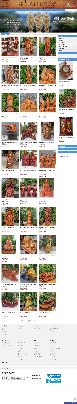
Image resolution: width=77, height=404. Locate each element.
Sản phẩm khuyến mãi (54, 326)
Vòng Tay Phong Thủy (63, 46)
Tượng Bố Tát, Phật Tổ (6, 345)
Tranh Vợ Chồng (53, 357)
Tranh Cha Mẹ (52, 356)
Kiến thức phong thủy (54, 328)
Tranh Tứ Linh (52, 353)
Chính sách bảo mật (36, 375)
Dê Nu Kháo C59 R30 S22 (25, 312)
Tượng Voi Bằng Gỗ (21, 357)
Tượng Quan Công (53, 342)
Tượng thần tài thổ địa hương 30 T (28, 170)
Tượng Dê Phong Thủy (22, 350)
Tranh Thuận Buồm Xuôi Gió (55, 348)
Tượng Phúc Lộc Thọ (6, 343)
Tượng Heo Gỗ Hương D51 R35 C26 (9, 284)
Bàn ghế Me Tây (62, 55)
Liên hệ (52, 9)
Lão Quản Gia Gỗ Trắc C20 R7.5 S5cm (9, 57)
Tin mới (21, 9)
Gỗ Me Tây (4, 364)
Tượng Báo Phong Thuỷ (22, 354)
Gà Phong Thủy (21, 348)
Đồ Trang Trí (61, 42)
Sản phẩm (16, 9)
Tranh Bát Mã (52, 345)
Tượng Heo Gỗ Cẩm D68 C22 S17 (8, 312)
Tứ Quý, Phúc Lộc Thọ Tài (54, 350)
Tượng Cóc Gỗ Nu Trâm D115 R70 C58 (28, 284)
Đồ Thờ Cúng (61, 44)
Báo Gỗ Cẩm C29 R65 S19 (44, 312)
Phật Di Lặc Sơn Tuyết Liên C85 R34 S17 (28, 85)
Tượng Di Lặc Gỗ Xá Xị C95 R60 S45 (46, 142)
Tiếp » (35, 320)
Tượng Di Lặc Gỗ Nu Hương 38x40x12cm (47, 85)
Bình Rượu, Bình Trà (38, 350)
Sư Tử (19, 353)
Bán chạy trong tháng (38, 326)
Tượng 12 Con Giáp (21, 342)
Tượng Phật (61, 38)
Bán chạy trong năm (37, 328)
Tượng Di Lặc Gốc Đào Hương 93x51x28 (10, 199)
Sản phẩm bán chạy (64, 59)
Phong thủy (27, 9)
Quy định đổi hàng (35, 380)
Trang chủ (3, 9)
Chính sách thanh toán (36, 377)
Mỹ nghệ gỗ (4, 34)
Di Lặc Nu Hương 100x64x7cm (8, 227)
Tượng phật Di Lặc (5, 342)
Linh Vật (61, 40)
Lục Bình (35, 343)
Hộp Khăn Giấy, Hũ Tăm (38, 351)
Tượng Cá (20, 356)
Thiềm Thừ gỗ (20, 351)
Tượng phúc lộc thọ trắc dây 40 (46, 170)
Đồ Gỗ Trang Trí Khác (38, 356)
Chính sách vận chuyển (36, 378)
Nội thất (61, 52)
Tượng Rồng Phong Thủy (22, 343)
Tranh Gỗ (61, 50)
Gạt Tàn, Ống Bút (37, 354)
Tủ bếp (60, 57)
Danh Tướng (61, 48)
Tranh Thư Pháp (53, 359)
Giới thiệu (10, 9)
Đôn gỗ (35, 348)
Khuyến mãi (46, 9)
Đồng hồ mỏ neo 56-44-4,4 (64, 81)
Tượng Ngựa (20, 345)
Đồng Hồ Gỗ (36, 342)
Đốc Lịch (51, 351)
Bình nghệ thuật (37, 345)
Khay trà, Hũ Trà (37, 353)
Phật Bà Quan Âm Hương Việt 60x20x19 (28, 227)
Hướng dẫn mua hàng (37, 9)
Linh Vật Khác (20, 359)
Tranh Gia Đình (52, 354)
